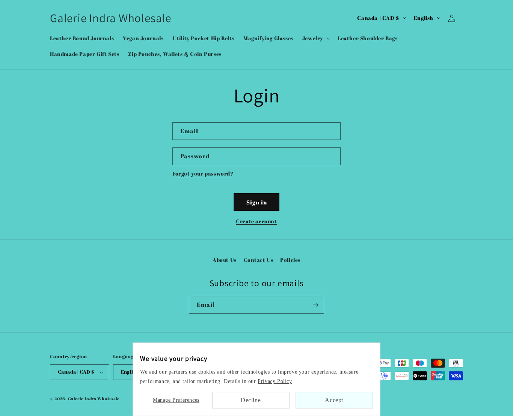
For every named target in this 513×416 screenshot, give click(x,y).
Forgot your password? (203, 173)
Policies (290, 259)
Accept (334, 400)
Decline (251, 400)
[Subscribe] (315, 305)
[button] (315, 38)
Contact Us (258, 259)
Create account (256, 221)
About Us (225, 259)
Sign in (256, 202)
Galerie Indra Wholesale (94, 398)
